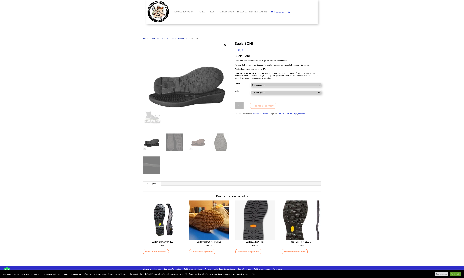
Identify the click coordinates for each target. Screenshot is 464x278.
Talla (237, 91)
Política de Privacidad (193, 269)
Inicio (145, 38)
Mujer (295, 114)
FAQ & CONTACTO (227, 12)
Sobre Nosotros (244, 269)
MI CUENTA (241, 12)
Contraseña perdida (172, 269)
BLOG (212, 12)
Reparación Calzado (180, 38)
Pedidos (157, 269)
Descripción (152, 183)
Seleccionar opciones (156, 251)
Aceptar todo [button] (455, 274)
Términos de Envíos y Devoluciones (220, 269)
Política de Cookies (262, 269)
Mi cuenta (147, 269)
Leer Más (251, 274)
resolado (301, 114)
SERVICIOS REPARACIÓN (183, 12)
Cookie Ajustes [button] (441, 274)
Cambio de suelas (285, 114)
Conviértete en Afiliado (258, 12)
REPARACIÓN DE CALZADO (159, 38)
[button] (225, 45)
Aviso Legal (277, 269)
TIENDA (201, 12)
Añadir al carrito (263, 105)
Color (237, 83)
